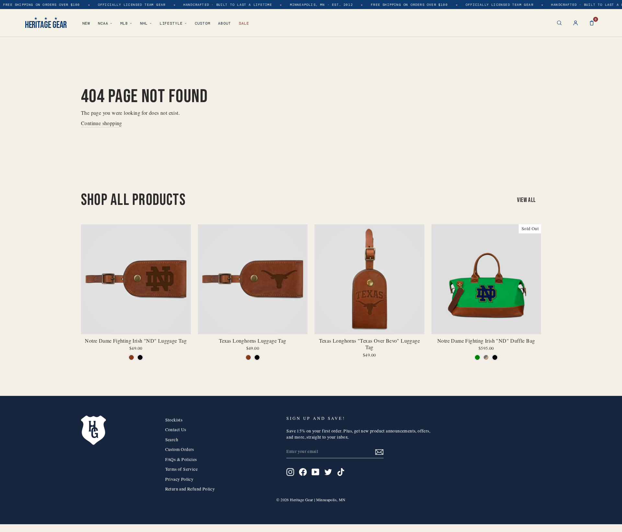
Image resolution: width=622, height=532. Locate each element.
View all (526, 200)
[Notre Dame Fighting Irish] (131, 357)
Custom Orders (179, 449)
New (86, 23)
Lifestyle (171, 23)
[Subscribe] (379, 452)
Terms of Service (181, 469)
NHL (144, 23)
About (224, 23)
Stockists (174, 420)
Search (171, 440)
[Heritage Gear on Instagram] (290, 472)
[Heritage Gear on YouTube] (315, 472)
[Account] (575, 23)
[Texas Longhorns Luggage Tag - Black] (257, 357)
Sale (244, 23)
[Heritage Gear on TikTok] (341, 472)
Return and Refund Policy (190, 489)
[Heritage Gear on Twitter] (328, 472)
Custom (202, 23)
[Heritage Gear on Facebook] (303, 472)
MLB (124, 23)
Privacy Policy (179, 479)
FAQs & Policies (181, 459)
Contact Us (175, 429)
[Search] (559, 23)
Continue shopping (101, 123)
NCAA (103, 23)
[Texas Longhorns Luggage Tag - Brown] (248, 357)
